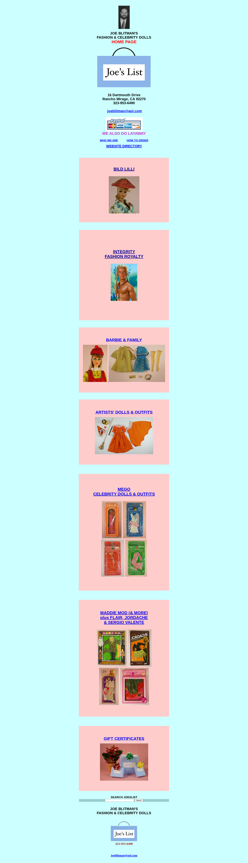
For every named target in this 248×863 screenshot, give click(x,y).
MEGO (124, 489)
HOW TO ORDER (137, 140)
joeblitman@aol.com (124, 111)
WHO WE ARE (109, 140)
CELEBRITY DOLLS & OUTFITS (124, 494)
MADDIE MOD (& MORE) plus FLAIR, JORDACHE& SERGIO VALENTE (124, 617)
